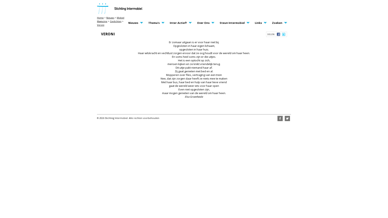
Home (100, 17)
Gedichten (115, 21)
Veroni (100, 24)
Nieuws (110, 17)
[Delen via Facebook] (278, 35)
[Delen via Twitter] (283, 35)
